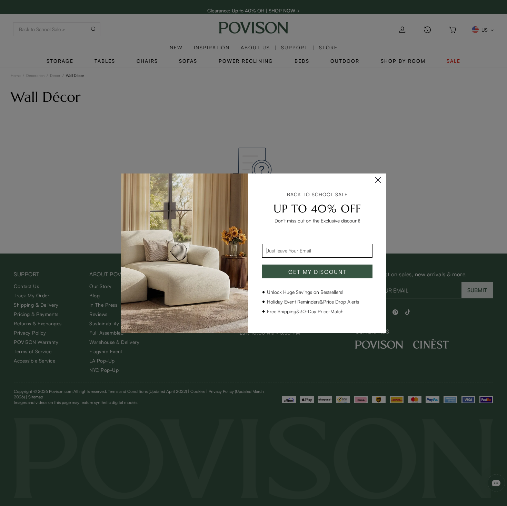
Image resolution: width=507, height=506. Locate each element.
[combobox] (317, 251)
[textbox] (317, 251)
